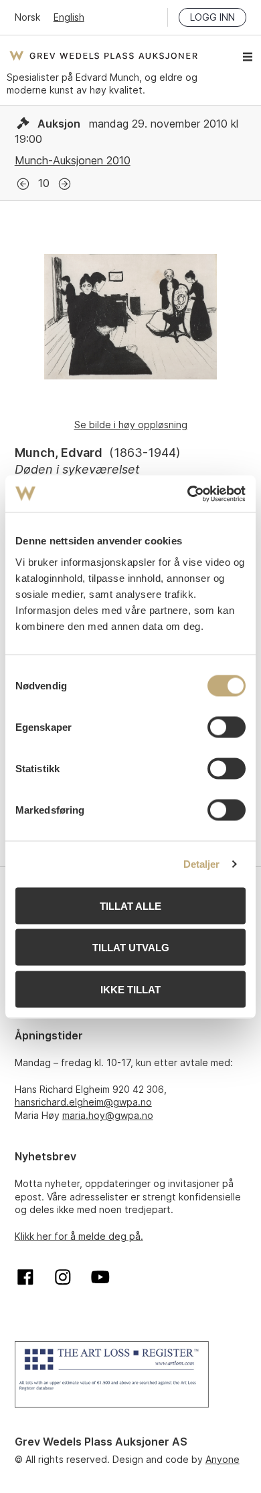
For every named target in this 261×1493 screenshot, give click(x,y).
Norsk (27, 17)
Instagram (63, 1277)
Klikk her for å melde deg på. (79, 1236)
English (69, 17)
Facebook (25, 1277)
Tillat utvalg (130, 947)
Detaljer (201, 864)
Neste (64, 184)
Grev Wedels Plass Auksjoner (103, 55)
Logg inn (212, 17)
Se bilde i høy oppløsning (130, 424)
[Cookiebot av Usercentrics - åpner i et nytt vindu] (188, 493)
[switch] (226, 726)
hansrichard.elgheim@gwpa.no (83, 1102)
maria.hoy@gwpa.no (107, 1115)
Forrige (23, 184)
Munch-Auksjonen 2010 (72, 160)
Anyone (222, 1459)
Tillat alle (130, 905)
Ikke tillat (130, 989)
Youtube (100, 1277)
